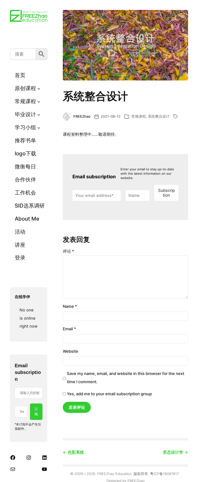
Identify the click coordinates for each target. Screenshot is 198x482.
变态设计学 (173, 452)
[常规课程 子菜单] (38, 101)
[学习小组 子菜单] (38, 127)
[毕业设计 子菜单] (38, 114)
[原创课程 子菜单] (38, 88)
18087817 (171, 474)
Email (69, 328)
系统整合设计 (159, 116)
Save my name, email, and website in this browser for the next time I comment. (125, 377)
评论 (68, 251)
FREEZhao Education (114, 474)
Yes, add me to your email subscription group (109, 393)
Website (70, 351)
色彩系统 (76, 452)
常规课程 (138, 116)
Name (70, 306)
